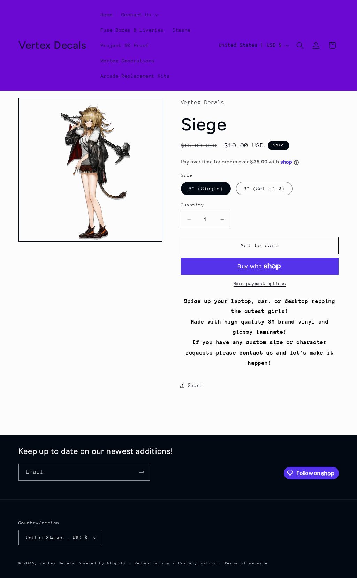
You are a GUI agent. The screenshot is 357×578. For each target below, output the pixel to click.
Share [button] (195, 385)
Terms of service (246, 563)
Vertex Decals (57, 563)
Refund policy (152, 563)
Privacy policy (197, 563)
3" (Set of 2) (264, 188)
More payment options (260, 283)
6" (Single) (206, 188)
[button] (139, 14)
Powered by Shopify (102, 563)
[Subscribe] (142, 472)
